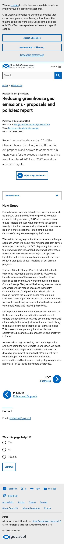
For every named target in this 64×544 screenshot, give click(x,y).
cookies (15, 5)
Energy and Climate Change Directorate (32, 124)
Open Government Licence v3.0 (46, 521)
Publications (16, 85)
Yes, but (12, 456)
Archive (21, 502)
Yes (10, 442)
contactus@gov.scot (20, 418)
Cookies (43, 502)
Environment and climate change (23, 128)
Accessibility (8, 502)
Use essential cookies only (32, 47)
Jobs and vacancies (31, 508)
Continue (9, 467)
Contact (32, 502)
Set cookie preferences (32, 55)
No (9, 449)
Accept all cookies (32, 38)
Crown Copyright (10, 508)
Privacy (47, 508)
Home (5, 85)
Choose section (12, 195)
